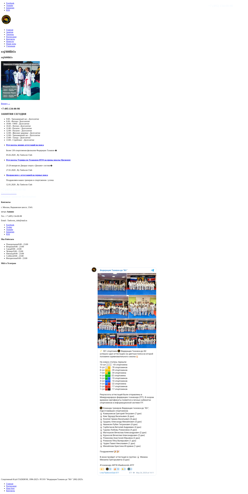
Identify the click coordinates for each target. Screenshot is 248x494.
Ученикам (10, 46)
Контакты (10, 39)
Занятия (9, 32)
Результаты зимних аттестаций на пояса (25, 145)
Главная (9, 30)
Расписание (11, 37)
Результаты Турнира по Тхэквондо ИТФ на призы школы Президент (38, 160)
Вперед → (5, 104)
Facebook (10, 3)
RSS (8, 10)
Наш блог (10, 488)
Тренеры (10, 34)
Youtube (9, 5)
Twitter (9, 227)
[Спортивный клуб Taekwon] (6, 23)
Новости (10, 41)
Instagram (10, 8)
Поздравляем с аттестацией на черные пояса (27, 175)
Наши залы (11, 44)
